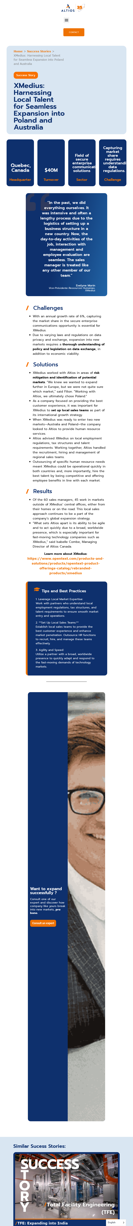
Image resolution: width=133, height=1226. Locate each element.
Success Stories (39, 51)
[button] (66, 20)
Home (18, 51)
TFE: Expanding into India (41, 1223)
